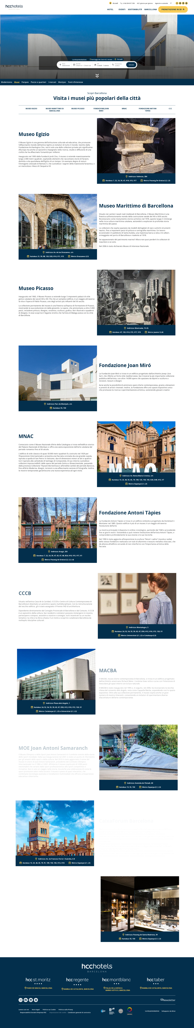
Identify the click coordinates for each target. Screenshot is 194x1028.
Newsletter (169, 1000)
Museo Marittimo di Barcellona (55, 109)
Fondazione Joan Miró (101, 109)
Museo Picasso (77, 108)
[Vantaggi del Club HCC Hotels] (90, 59)
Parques (25, 82)
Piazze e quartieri (38, 82)
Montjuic (62, 82)
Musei (17, 82)
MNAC (124, 108)
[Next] (174, 109)
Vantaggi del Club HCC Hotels (101, 59)
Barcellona (150, 9)
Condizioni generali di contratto (79, 1012)
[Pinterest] (186, 3)
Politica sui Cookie (49, 1010)
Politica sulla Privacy (66, 1010)
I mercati (52, 82)
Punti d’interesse (75, 82)
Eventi (122, 9)
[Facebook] (180, 3)
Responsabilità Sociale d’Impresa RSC (33, 1012)
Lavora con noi (24, 1010)
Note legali (36, 1010)
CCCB (171, 108)
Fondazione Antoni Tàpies (148, 109)
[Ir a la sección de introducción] (97, 75)
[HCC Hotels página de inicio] (14, 7)
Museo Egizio (31, 108)
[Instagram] (177, 3)
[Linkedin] (183, 3)
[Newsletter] (162, 999)
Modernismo (6, 82)
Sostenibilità (135, 9)
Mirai (173, 1011)
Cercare (131, 65)
